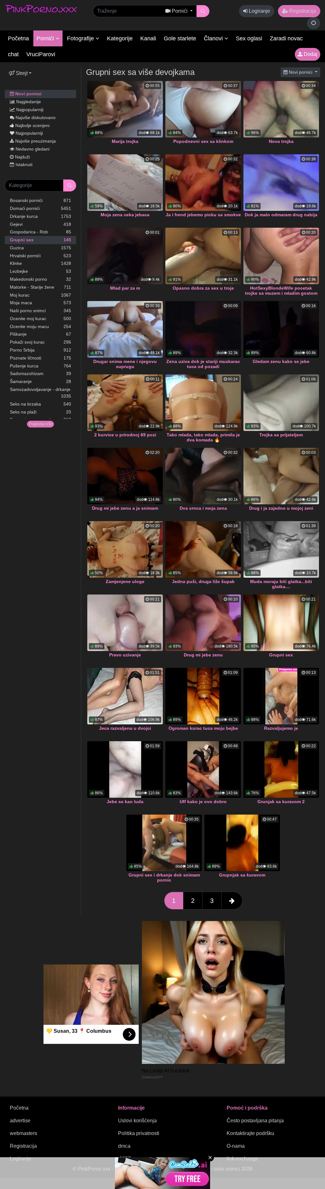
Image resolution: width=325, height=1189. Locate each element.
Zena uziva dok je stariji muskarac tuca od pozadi (203, 364)
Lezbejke (40, 271)
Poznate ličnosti (40, 357)
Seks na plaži (40, 411)
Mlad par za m (125, 288)
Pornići (46, 38)
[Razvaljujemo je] (281, 696)
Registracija (302, 11)
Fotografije (81, 38)
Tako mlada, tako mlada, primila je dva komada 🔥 (203, 437)
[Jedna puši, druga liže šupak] (203, 549)
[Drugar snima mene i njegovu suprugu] (125, 329)
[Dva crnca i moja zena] (203, 476)
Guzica (40, 247)
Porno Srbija (40, 350)
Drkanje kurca (40, 216)
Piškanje (40, 334)
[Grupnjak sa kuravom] (242, 843)
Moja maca (40, 302)
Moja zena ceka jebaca (125, 214)
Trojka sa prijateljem (281, 434)
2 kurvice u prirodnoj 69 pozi (125, 434)
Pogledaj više (40, 424)
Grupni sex (40, 239)
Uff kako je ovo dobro (203, 801)
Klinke (40, 263)
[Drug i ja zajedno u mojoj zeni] (281, 476)
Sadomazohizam (40, 373)
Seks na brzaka (40, 403)
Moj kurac (40, 295)
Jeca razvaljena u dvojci (125, 728)
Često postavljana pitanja (255, 1120)
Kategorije (120, 38)
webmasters (23, 1133)
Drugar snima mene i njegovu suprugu (125, 364)
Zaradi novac (286, 38)
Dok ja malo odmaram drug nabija (281, 214)
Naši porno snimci (40, 310)
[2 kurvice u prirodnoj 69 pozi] (125, 402)
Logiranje (259, 11)
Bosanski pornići (40, 200)
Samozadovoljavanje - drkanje (40, 393)
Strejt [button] (21, 73)
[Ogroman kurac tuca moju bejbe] (203, 696)
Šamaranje (40, 381)
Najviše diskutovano (35, 117)
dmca (124, 1146)
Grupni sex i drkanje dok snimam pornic (164, 877)
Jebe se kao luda (125, 801)
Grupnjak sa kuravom (242, 874)
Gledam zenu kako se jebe (281, 361)
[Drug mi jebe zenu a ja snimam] (125, 476)
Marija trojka (125, 141)
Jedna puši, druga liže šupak (203, 581)
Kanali (148, 38)
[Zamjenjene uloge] (125, 549)
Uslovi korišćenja (137, 1120)
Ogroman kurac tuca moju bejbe (203, 728)
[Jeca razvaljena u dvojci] (125, 696)
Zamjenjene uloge (125, 581)
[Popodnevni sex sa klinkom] (203, 109)
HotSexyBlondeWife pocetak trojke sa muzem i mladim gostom (281, 290)
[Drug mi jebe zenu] (203, 622)
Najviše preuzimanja (35, 141)
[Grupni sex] (281, 622)
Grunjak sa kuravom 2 (281, 801)
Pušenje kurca (40, 365)
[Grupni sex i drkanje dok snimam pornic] (164, 843)
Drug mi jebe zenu (203, 654)
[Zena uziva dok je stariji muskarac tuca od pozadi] (203, 329)
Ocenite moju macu (40, 326)
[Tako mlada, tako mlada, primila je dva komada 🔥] (203, 402)
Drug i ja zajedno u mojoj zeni (281, 508)
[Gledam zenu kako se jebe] (281, 329)
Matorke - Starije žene (40, 287)
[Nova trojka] (281, 109)
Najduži (22, 156)
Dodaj (309, 54)
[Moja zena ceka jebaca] (125, 182)
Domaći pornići (40, 208)
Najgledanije (28, 101)
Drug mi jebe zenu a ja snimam (125, 508)
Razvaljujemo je (281, 728)
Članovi (214, 38)
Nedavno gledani (32, 148)
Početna (18, 38)
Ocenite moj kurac (40, 318)
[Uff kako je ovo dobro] (203, 769)
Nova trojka (281, 141)
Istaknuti (23, 164)
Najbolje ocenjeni (32, 125)
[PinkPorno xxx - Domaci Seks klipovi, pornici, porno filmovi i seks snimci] (41, 8)
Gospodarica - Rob (40, 231)
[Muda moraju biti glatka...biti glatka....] (281, 549)
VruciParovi (40, 54)
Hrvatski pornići (40, 255)
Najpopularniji (29, 109)
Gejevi (40, 224)
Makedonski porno (40, 279)
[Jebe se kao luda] (125, 769)
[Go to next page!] (231, 901)
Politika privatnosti (138, 1133)
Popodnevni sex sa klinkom (203, 141)
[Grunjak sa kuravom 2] (281, 769)
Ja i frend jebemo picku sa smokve (203, 214)
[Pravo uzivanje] (125, 622)
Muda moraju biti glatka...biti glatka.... (281, 584)
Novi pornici (28, 93)
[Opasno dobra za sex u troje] (203, 256)
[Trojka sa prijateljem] (281, 402)
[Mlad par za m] (125, 256)
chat (13, 54)
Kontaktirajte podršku (250, 1133)
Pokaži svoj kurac (40, 342)
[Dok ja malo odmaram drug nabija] (281, 182)
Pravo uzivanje (125, 654)
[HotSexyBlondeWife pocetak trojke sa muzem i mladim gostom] (281, 256)
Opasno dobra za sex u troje (203, 288)
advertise (20, 1120)
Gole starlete (180, 38)
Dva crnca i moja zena (203, 508)
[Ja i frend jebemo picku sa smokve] (203, 182)
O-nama (236, 1146)
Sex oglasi (249, 38)
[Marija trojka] (125, 109)
